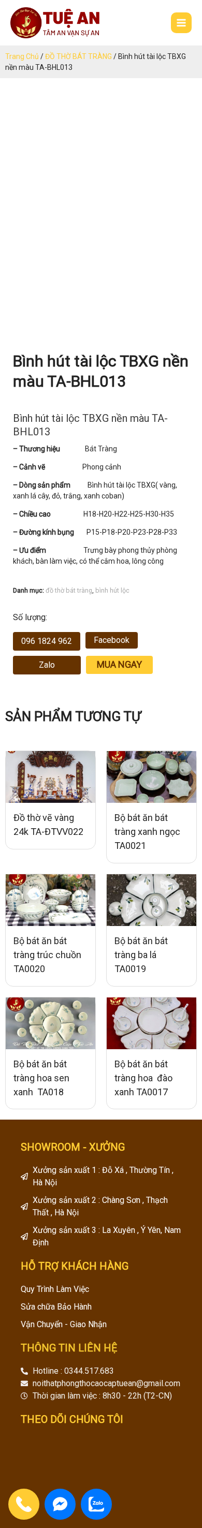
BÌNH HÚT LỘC (112, 590)
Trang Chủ (22, 56)
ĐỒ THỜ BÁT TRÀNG (78, 56)
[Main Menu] (181, 22)
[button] (46, 641)
